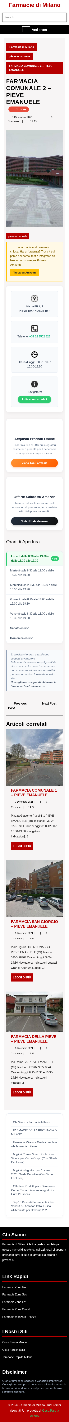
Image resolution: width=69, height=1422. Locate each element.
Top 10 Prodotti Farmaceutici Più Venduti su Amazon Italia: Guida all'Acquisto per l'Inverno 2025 (32, 1206)
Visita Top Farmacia (34, 462)
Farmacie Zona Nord (15, 1287)
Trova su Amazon (24, 272)
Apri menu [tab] (39, 30)
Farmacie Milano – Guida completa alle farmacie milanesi (34, 1144)
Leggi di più (23, 847)
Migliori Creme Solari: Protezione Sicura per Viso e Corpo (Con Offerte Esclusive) (34, 1158)
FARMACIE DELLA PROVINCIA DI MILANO (34, 1132)
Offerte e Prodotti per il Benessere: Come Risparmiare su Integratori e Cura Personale (33, 1190)
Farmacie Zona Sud (14, 1294)
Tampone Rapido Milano (17, 1357)
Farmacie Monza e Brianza (19, 1316)
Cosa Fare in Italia (13, 1349)
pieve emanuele (19, 56)
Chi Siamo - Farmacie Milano (31, 1122)
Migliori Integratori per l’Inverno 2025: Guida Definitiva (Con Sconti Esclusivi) (32, 1174)
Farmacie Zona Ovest (16, 1309)
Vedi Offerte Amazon (34, 521)
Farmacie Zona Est (14, 1302)
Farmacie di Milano (34, 5)
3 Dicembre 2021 (22, 117)
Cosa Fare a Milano (14, 1342)
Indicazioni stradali (34, 399)
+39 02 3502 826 (39, 336)
